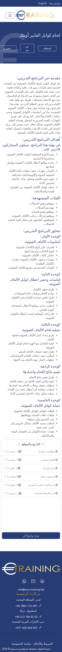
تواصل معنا (54, 3)
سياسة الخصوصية (21, 643)
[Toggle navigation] (10, 15)
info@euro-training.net (31, 589)
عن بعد (27, 48)
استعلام (47, 48)
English (42, 3)
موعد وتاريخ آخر (31, 535)
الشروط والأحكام (43, 643)
